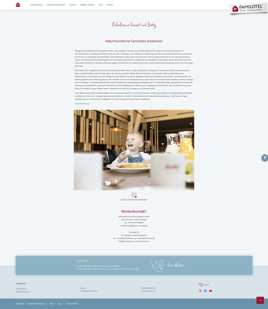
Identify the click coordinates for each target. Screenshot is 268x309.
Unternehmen (36, 5)
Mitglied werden (87, 5)
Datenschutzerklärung (37, 304)
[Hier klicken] (158, 265)
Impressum (20, 304)
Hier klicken (176, 265)
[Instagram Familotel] (200, 291)
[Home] (18, 5)
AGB (51, 304)
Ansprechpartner (72, 304)
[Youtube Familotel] (210, 291)
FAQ (100, 5)
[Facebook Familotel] (205, 291)
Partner (72, 5)
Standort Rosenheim (56, 5)
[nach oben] (260, 300)
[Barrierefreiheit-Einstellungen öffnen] (265, 158)
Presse (110, 5)
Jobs (59, 304)
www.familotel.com (82, 104)
